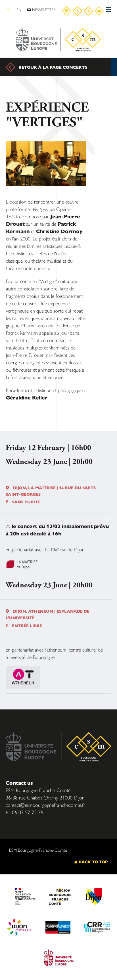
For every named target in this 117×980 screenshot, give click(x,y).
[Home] (58, 40)
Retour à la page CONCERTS (52, 67)
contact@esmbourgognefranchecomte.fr (45, 804)
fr (8, 9)
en (19, 9)
